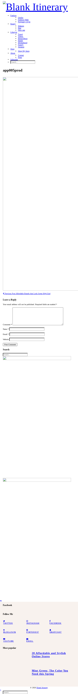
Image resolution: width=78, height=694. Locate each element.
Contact (21, 55)
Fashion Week (23, 20)
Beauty (13, 24)
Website (6, 339)
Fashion (13, 15)
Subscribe (14, 59)
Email (6, 334)
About (12, 53)
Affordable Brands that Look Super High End (27, 294)
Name (6, 329)
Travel (20, 34)
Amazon (21, 47)
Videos (20, 36)
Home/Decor (22, 38)
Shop (12, 49)
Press (20, 57)
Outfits (20, 18)
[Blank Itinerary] (35, 5)
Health (20, 41)
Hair (19, 28)
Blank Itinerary (42, 688)
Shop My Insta (23, 51)
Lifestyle (13, 32)
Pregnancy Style (24, 22)
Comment (7, 325)
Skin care (21, 30)
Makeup (21, 26)
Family (20, 45)
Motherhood (22, 43)
